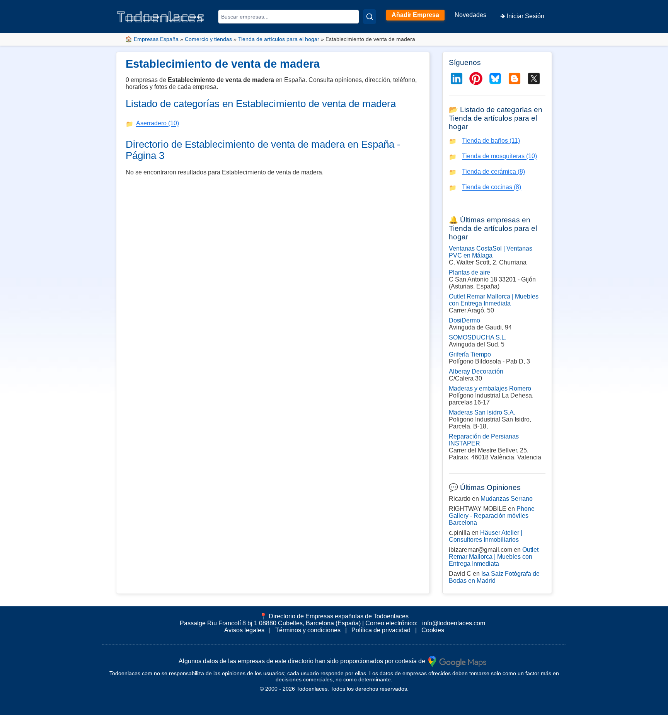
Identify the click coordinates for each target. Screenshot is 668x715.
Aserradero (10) (157, 123)
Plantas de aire (469, 272)
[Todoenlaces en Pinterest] (476, 78)
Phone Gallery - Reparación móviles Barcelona (492, 515)
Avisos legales (244, 630)
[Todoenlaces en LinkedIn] (456, 78)
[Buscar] (369, 16)
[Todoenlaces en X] (534, 78)
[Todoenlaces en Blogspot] (514, 78)
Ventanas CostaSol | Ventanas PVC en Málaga (490, 252)
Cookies (432, 630)
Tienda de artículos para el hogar (278, 39)
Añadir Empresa (415, 15)
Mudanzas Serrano (507, 498)
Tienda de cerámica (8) (493, 171)
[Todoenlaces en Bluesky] (495, 78)
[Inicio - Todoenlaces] (160, 17)
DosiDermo (464, 320)
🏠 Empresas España (152, 39)
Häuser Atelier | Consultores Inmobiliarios (485, 536)
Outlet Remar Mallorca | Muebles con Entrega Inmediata (493, 300)
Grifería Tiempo (470, 354)
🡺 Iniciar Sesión (522, 16)
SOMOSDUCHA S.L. (477, 337)
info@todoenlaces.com (453, 623)
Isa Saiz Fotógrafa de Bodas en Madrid (494, 577)
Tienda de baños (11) (491, 140)
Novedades (470, 15)
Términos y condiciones (308, 630)
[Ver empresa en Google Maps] (457, 661)
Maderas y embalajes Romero (490, 388)
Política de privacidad (381, 630)
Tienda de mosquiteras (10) (499, 156)
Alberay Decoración (476, 371)
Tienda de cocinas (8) (491, 187)
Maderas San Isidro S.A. (482, 412)
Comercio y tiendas (208, 39)
